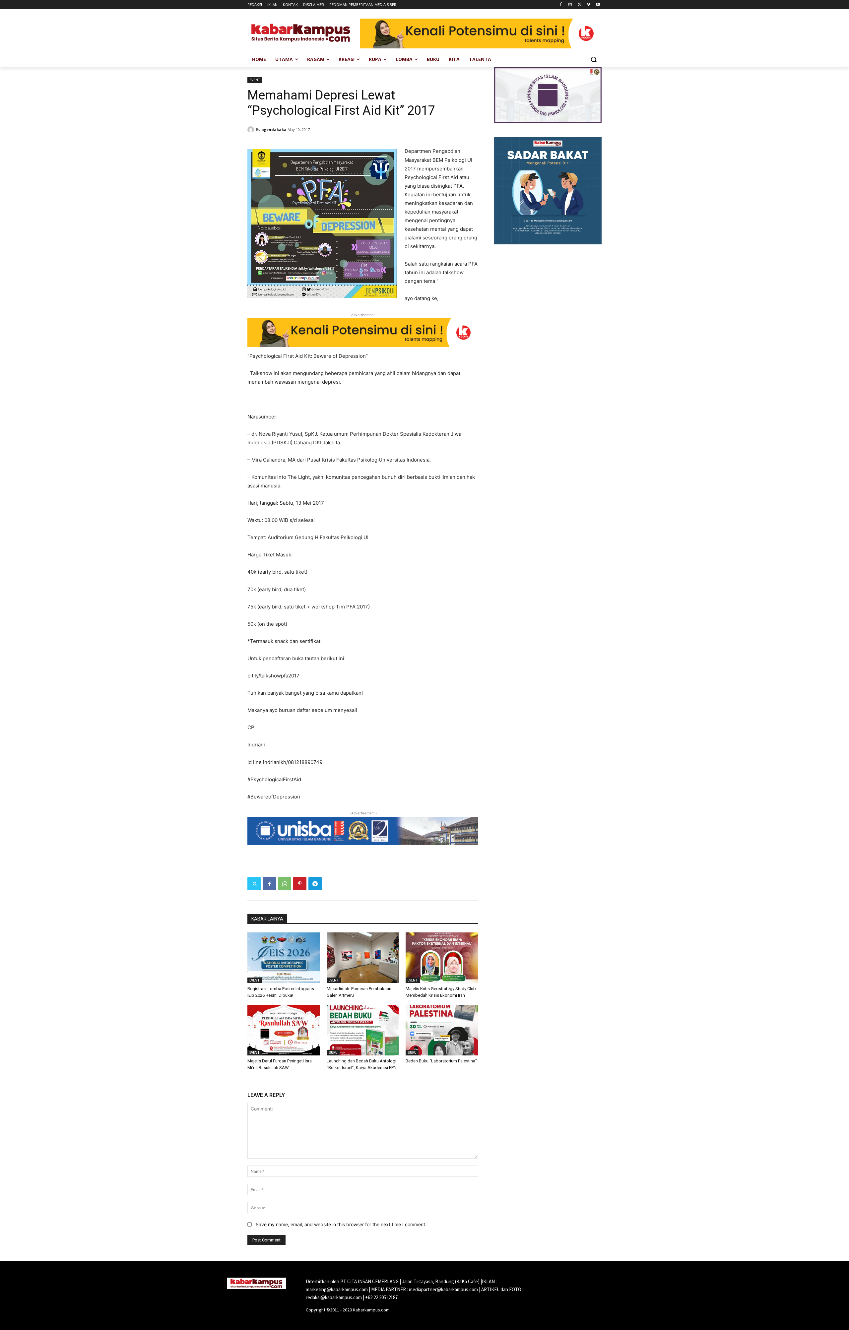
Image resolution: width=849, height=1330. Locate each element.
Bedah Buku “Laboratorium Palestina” (441, 1060)
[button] (594, 59)
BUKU (333, 1052)
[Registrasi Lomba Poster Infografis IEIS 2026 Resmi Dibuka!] (283, 957)
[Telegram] (315, 883)
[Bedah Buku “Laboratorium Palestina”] (442, 1030)
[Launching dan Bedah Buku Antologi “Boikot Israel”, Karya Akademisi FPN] (363, 1030)
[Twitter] (579, 5)
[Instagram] (570, 5)
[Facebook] (561, 5)
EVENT (254, 80)
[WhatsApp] (284, 883)
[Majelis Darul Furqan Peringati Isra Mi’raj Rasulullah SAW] (283, 1030)
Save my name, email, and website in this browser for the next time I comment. (341, 1224)
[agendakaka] (251, 129)
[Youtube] (598, 5)
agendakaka (274, 129)
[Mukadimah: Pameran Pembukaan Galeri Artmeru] (363, 957)
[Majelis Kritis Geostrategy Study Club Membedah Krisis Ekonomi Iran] (442, 957)
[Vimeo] (588, 5)
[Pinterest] (299, 883)
